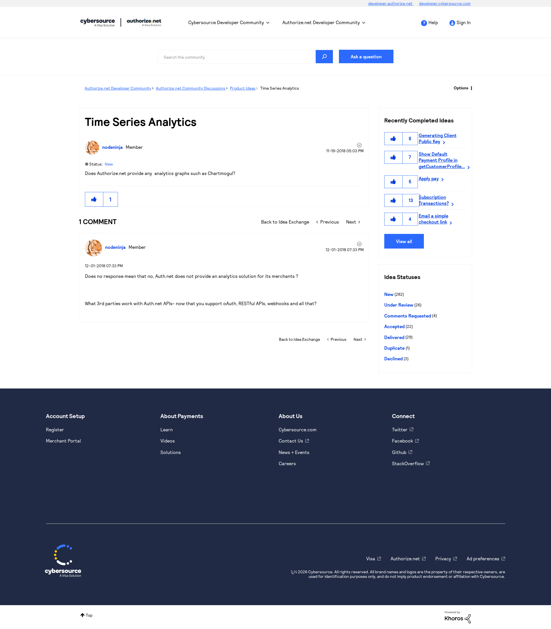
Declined (393, 358)
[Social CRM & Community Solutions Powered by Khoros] (458, 616)
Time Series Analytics (141, 121)
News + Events (294, 452)
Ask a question (366, 56)
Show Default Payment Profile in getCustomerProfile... (442, 160)
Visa (370, 558)
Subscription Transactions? (434, 200)
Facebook (402, 440)
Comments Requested (407, 315)
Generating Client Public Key (438, 138)
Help (433, 22)
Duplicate (394, 348)
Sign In (464, 22)
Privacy (443, 558)
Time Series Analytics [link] (279, 88)
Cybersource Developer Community (97, 22)
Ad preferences (483, 558)
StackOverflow (408, 463)
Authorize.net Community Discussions (190, 88)
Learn (166, 429)
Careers (287, 463)
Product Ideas (242, 88)
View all (404, 241)
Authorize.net (405, 558)
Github (399, 452)
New (109, 163)
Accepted (394, 326)
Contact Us (291, 440)
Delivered (394, 337)
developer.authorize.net (390, 3)
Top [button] (89, 615)
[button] (94, 199)
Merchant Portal (63, 440)
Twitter (400, 429)
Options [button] (461, 87)
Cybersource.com (298, 429)
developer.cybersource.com (445, 3)
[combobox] (245, 57)
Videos (167, 440)
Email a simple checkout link (433, 218)
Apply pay (429, 178)
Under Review (398, 304)
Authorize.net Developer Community (321, 22)
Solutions (170, 452)
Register (55, 429)
